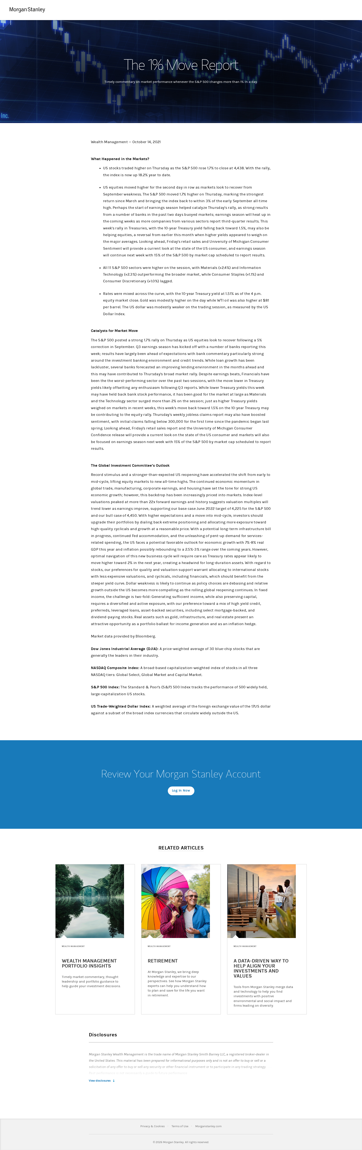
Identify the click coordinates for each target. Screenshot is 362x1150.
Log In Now (181, 790)
